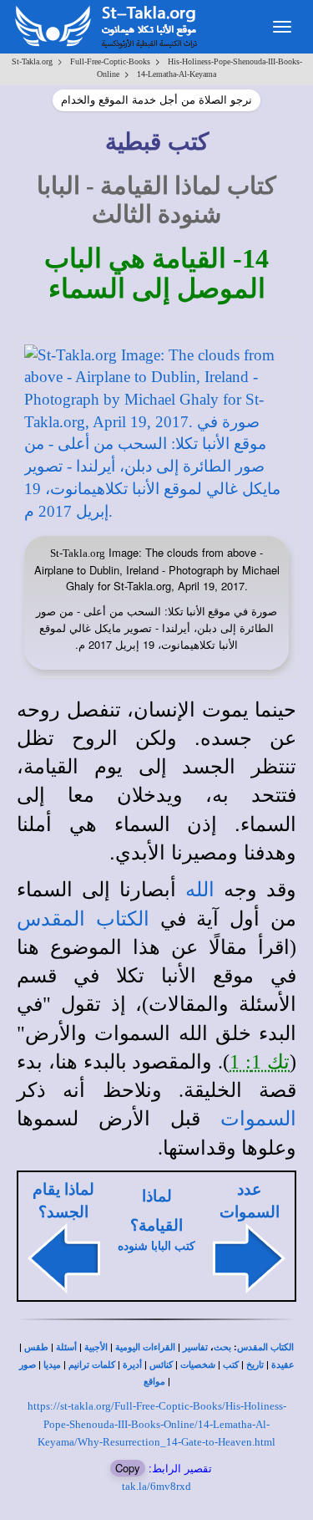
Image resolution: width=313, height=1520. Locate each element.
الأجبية (96, 1347)
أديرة (132, 1365)
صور (27, 1365)
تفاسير (195, 1347)
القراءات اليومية (145, 1347)
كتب (231, 1365)
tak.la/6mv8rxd (156, 1486)
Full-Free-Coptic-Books (110, 61)
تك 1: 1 (260, 1062)
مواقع (154, 1381)
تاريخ (255, 1365)
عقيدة (283, 1365)
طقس (36, 1347)
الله (200, 889)
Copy (127, 1468)
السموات (258, 1119)
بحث (222, 1347)
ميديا (52, 1365)
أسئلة (66, 1347)
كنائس (161, 1365)
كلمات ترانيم (91, 1365)
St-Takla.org (32, 61)
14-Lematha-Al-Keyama (176, 74)
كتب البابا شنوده (156, 1246)
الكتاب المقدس (265, 1347)
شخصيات (197, 1365)
